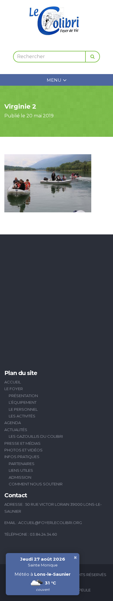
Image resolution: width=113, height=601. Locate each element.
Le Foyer (13, 388)
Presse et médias (22, 443)
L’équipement (23, 402)
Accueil (12, 382)
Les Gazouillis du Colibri (36, 436)
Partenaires (21, 463)
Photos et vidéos (23, 450)
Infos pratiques (21, 456)
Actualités (15, 429)
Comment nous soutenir (36, 484)
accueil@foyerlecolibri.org (50, 522)
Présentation (23, 395)
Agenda (12, 422)
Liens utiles (21, 470)
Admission (20, 477)
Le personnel (23, 409)
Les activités (22, 416)
